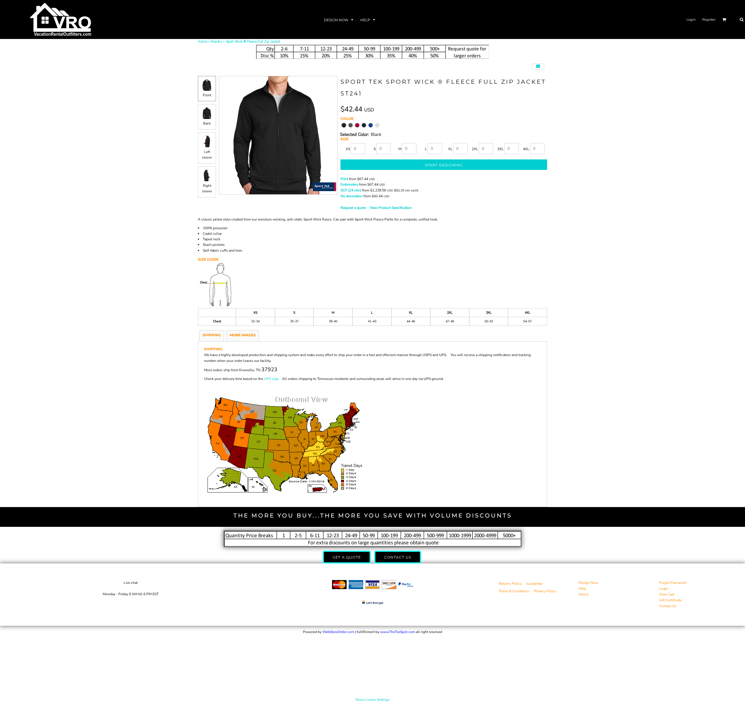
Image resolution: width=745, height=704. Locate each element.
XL (450, 149)
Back (207, 123)
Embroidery (349, 184)
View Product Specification (391, 207)
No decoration (351, 196)
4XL (526, 149)
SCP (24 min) (350, 190)
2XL (475, 149)
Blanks (216, 42)
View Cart (666, 594)
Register (709, 19)
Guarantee (534, 583)
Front (207, 95)
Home (202, 42)
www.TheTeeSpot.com (397, 632)
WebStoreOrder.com (338, 632)
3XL (500, 149)
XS (348, 149)
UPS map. (271, 378)
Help (582, 588)
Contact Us (668, 606)
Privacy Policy (545, 591)
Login (691, 19)
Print (344, 179)
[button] (339, 19)
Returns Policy (510, 583)
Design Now (588, 582)
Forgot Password (672, 582)
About (583, 594)
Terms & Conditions (514, 591)
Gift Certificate (670, 600)
